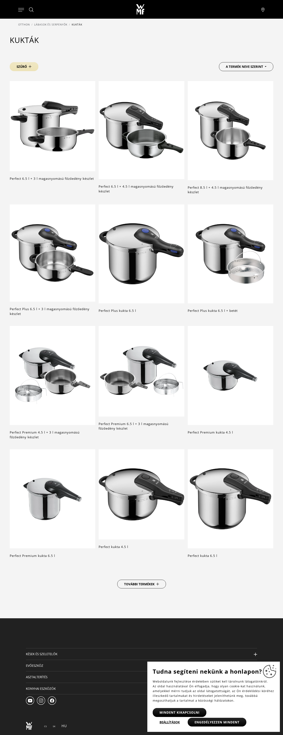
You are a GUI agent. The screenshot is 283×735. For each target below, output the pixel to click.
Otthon (24, 24)
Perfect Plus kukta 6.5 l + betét (213, 311)
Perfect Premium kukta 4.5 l (210, 432)
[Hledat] (31, 10)
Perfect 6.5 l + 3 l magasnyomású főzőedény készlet (52, 178)
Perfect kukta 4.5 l (113, 547)
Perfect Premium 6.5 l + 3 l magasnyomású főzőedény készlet (133, 426)
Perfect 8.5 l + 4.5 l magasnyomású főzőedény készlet (225, 189)
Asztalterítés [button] (36, 677)
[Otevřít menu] (21, 9)
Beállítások (170, 722)
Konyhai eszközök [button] (41, 688)
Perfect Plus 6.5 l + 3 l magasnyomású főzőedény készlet (49, 311)
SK (54, 726)
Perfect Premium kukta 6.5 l (32, 556)
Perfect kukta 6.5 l (202, 556)
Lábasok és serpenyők (50, 24)
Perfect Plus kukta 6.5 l (117, 311)
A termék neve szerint (245, 66)
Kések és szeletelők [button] (41, 654)
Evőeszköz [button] (34, 665)
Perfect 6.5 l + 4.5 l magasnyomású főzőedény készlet (136, 188)
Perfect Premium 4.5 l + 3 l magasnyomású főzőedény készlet (45, 434)
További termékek (139, 584)
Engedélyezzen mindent (217, 722)
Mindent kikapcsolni (180, 712)
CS (45, 726)
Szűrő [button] (22, 66)
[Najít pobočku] (263, 9)
